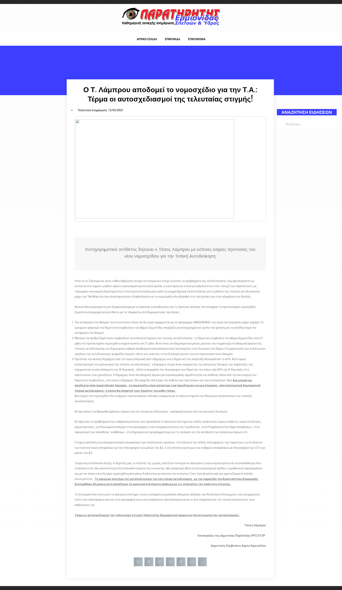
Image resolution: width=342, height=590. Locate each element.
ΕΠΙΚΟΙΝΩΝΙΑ (196, 39)
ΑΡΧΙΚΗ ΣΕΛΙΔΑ (147, 39)
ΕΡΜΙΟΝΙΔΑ (172, 39)
